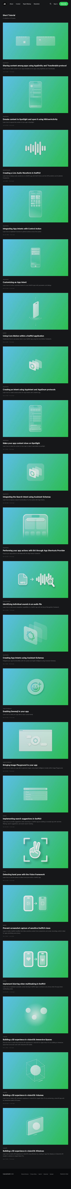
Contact (18, 4)
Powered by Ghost (64, 1174)
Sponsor (51, 1174)
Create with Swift (6, 1174)
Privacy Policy (33, 1174)
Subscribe (63, 4)
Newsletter (37, 4)
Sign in (55, 4)
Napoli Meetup (27, 4)
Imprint (40, 1174)
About (11, 4)
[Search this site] (50, 3)
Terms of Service (24, 1174)
